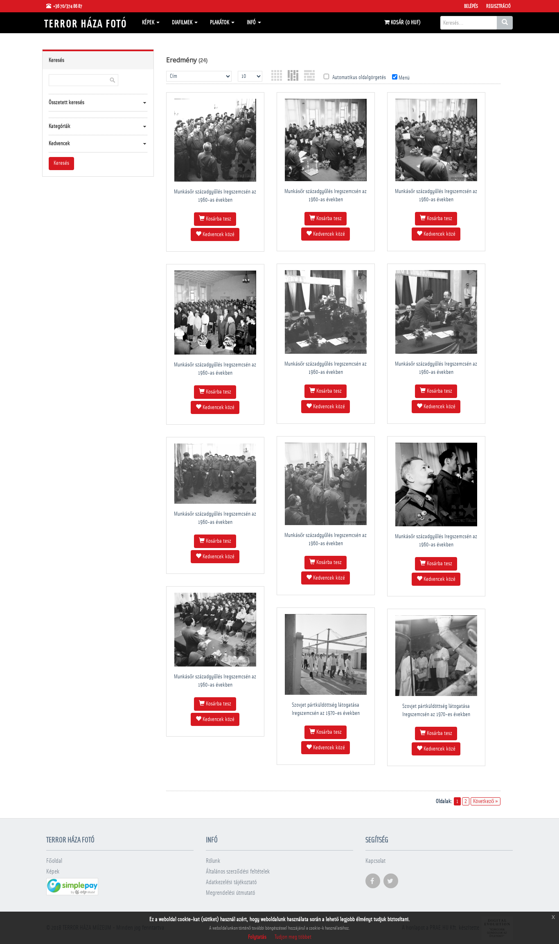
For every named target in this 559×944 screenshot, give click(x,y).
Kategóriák (59, 126)
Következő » (485, 801)
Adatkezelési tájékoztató (231, 882)
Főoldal (54, 861)
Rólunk (213, 861)
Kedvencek (59, 143)
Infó (252, 22)
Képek (149, 22)
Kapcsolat (375, 861)
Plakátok (220, 22)
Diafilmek (183, 22)
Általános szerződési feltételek (238, 872)
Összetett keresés (66, 102)
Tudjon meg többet (293, 937)
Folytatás (257, 937)
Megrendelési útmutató (230, 893)
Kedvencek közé (217, 234)
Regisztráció (498, 6)
